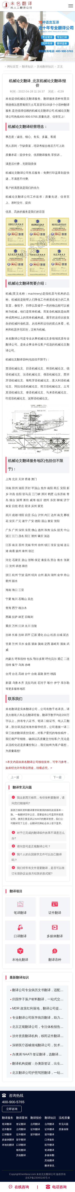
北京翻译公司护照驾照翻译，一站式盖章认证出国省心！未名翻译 (38, 1072)
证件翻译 (7, 1129)
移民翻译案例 (23, 1150)
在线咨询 (22, 1187)
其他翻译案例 (23, 1155)
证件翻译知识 (52, 1129)
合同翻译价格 (37, 1124)
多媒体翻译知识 (53, 1155)
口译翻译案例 (23, 1144)
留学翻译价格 (37, 1134)
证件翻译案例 (23, 1134)
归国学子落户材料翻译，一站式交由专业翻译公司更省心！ (38, 999)
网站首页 (12, 66)
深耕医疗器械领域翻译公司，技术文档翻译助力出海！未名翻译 (38, 1045)
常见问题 (63, 1124)
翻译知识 (27, 66)
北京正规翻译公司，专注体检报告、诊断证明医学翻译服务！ (38, 1026)
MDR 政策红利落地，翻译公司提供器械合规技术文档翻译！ (38, 1008)
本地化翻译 (8, 1144)
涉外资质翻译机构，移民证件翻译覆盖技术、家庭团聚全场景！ (38, 1036)
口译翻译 (7, 1134)
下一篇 (57, 777)
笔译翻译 (7, 1124)
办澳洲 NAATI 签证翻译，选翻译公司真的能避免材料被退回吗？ (38, 1054)
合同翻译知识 (52, 1124)
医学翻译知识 (52, 1144)
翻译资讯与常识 (53, 1165)
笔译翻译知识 (52, 1150)
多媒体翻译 (8, 1139)
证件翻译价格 (37, 1129)
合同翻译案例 (23, 1129)
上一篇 (15, 777)
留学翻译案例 (23, 1139)
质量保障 (63, 1129)
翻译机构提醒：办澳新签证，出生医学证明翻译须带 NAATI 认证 (38, 1063)
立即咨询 (11, 1109)
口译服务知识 (52, 1139)
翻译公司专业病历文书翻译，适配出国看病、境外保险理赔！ (38, 990)
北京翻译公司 (48, 1174)
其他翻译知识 (45, 66)
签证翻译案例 (23, 1124)
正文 (60, 66)
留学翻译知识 (52, 1134)
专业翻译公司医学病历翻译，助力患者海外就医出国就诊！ (38, 1017)
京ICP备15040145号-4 (37, 1177)
